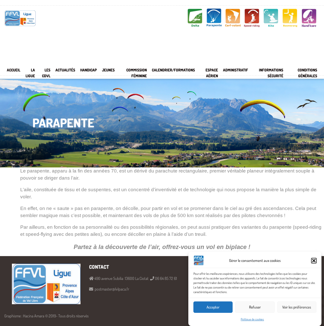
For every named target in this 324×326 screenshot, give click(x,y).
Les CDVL (46, 73)
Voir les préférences (296, 307)
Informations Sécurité (271, 73)
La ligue (30, 73)
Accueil (13, 70)
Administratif (235, 70)
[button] (313, 260)
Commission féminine (136, 73)
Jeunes (108, 70)
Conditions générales (307, 73)
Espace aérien (212, 73)
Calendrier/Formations (173, 70)
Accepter (213, 307)
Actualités (65, 70)
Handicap (88, 70)
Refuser (255, 307)
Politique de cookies (252, 319)
